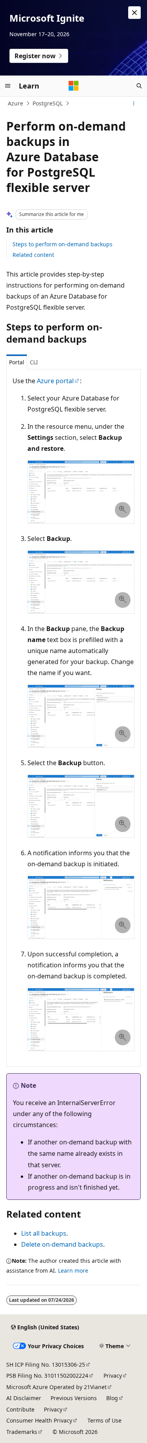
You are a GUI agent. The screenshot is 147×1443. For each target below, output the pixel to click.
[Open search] (139, 86)
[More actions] (134, 103)
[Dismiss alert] (134, 12)
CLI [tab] (34, 362)
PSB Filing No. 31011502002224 (47, 1375)
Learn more (73, 1270)
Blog (112, 1398)
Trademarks (21, 1432)
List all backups (43, 1233)
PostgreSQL (48, 103)
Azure (15, 103)
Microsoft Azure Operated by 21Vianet (56, 1387)
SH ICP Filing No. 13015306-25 (45, 1364)
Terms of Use (104, 1420)
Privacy (112, 1375)
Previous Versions (74, 1398)
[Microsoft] (74, 86)
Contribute (20, 1409)
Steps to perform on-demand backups (63, 244)
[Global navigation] (8, 86)
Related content (33, 254)
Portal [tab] (16, 362)
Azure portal (55, 380)
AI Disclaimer (23, 1398)
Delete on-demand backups (62, 1244)
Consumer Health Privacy (39, 1420)
